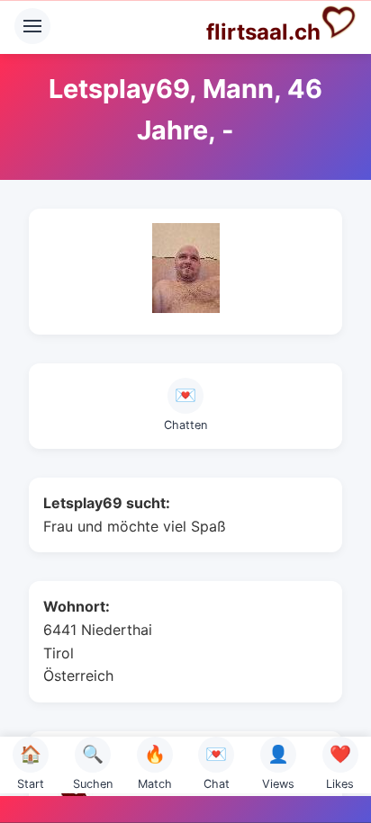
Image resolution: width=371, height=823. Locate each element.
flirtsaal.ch (263, 32)
